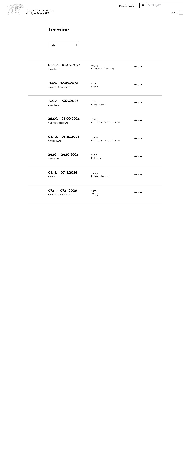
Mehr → (138, 67)
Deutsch (123, 6)
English (131, 6)
